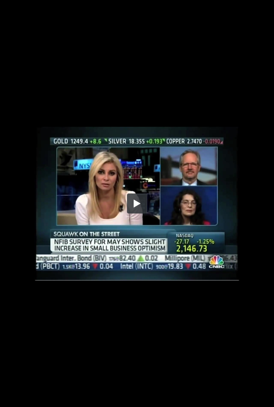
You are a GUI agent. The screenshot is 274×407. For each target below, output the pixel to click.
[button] (137, 203)
